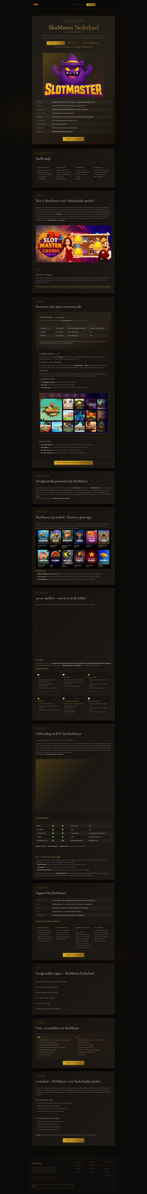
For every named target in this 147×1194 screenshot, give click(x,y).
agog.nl (89, 1135)
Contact (91, 1172)
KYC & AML (92, 1168)
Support (91, 47)
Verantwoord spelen (76, 4)
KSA (46, 1177)
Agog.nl (35, 1177)
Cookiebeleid (78, 1168)
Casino (44, 4)
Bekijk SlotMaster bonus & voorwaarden (73, 462)
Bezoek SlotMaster (73, 1062)
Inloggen (56, 4)
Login (64, 47)
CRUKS (41, 1177)
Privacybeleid (78, 1165)
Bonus (50, 4)
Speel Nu (91, 4)
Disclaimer (77, 1172)
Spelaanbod (79, 47)
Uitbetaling (65, 4)
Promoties (72, 47)
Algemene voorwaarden (95, 1165)
